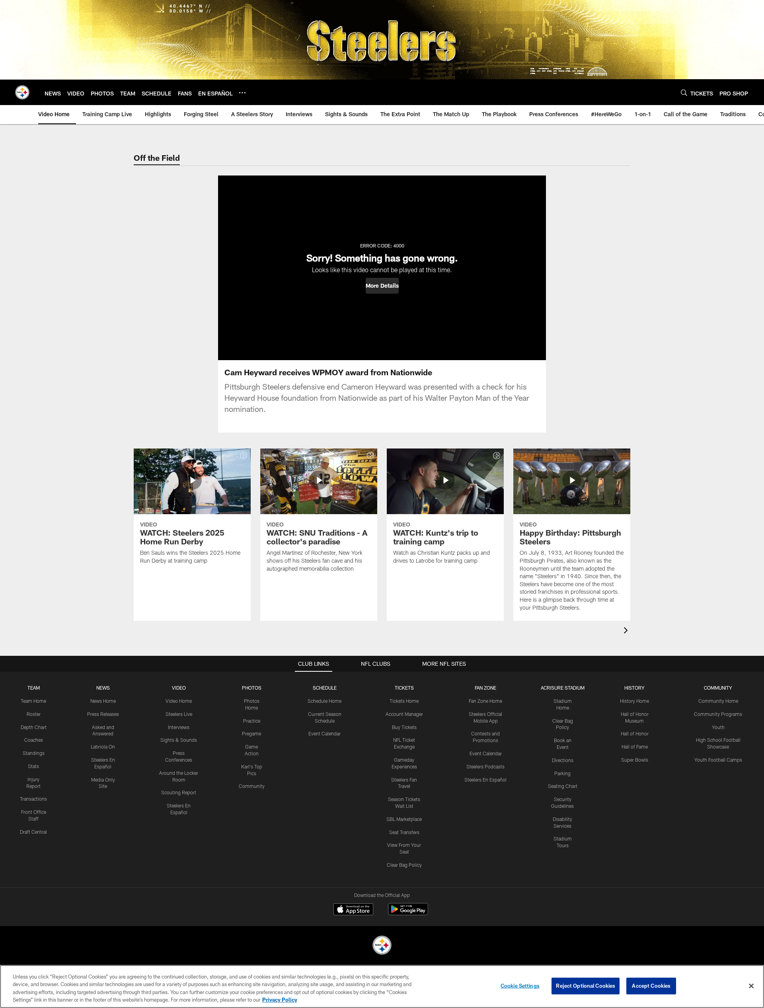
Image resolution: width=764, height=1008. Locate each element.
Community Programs (718, 714)
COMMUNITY (718, 687)
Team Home (33, 701)
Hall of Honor (635, 733)
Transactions (33, 798)
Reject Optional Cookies (585, 986)
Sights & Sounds (178, 740)
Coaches (33, 740)
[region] (382, 986)
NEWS (103, 687)
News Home (103, 701)
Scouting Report (178, 792)
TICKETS (404, 687)
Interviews (178, 727)
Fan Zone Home (485, 701)
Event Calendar (324, 733)
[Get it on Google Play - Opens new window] (408, 913)
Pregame (251, 733)
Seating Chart (562, 786)
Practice (251, 720)
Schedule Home (324, 701)
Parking (562, 773)
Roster (34, 714)
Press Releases (103, 714)
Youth (718, 727)
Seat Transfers (404, 832)
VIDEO (179, 687)
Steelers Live (179, 714)
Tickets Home (404, 701)
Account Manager (404, 714)
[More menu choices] (242, 93)
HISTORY (634, 687)
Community (252, 786)
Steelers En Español (485, 779)
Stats (33, 766)
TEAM (33, 687)
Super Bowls (634, 759)
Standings (34, 753)
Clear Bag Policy (404, 865)
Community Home (718, 701)
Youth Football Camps (718, 759)
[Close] (751, 985)
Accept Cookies (651, 986)
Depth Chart (34, 727)
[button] (382, 286)
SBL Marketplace (404, 819)
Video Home (179, 701)
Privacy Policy (279, 999)
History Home (634, 701)
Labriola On (103, 746)
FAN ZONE (485, 687)
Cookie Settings (520, 986)
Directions (562, 760)
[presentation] (627, 631)
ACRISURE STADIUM (563, 687)
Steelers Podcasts (485, 766)
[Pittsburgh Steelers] (382, 946)
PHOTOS (251, 687)
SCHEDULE (325, 687)
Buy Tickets (404, 727)
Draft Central (33, 831)
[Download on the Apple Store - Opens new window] (353, 910)
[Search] (684, 92)
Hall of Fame (635, 746)
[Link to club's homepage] (22, 92)
